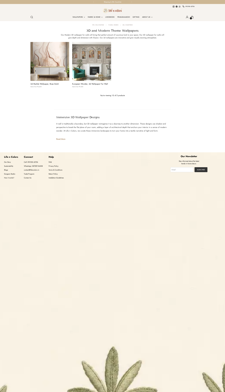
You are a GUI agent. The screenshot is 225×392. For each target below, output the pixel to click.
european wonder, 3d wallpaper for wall (90, 84)
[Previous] (93, 2)
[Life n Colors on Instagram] (173, 7)
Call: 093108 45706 (31, 162)
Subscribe (201, 170)
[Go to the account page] (187, 17)
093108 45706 (190, 6)
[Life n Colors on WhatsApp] (180, 7)
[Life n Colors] (112, 10)
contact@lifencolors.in (31, 170)
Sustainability (8, 166)
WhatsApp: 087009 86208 (33, 166)
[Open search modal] (31, 17)
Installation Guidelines (56, 178)
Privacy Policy (53, 166)
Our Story (7, 162)
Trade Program (29, 174)
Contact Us (27, 178)
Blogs (6, 170)
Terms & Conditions (55, 170)
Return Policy (53, 174)
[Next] (131, 2)
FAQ (50, 162)
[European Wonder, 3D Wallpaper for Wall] (91, 61)
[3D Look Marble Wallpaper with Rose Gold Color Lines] (49, 61)
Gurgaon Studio (9, 174)
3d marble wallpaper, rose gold (44, 84)
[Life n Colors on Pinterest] (177, 7)
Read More (60, 139)
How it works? (9, 178)
